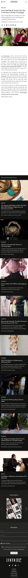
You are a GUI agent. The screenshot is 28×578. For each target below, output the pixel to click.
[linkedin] (9, 25)
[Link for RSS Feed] (18, 565)
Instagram (3, 76)
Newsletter (14, 571)
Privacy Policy (21, 549)
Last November (5, 56)
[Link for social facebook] (12, 565)
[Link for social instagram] (15, 565)
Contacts (14, 569)
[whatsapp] (13, 25)
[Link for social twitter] (9, 565)
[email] (2, 25)
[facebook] (4, 25)
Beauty (3, 7)
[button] (26, 508)
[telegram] (15, 25)
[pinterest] (7, 25)
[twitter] (11, 25)
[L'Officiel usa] (14, 2)
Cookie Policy (14, 575)
